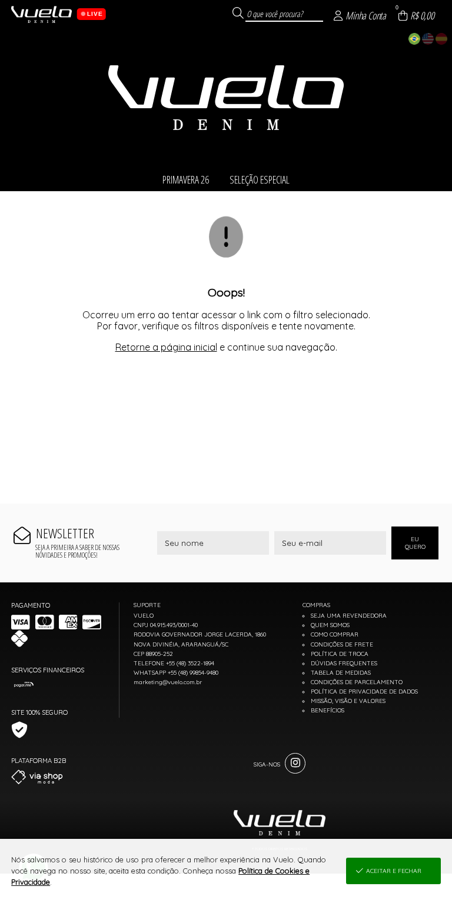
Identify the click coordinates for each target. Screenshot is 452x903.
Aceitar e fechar (393, 871)
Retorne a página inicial (166, 347)
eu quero (415, 543)
